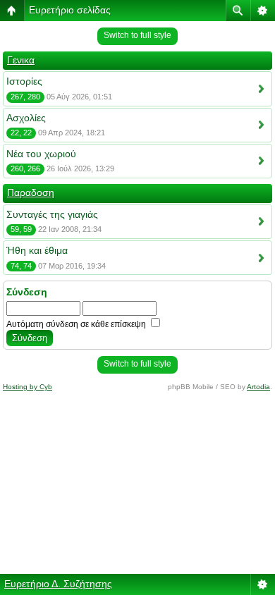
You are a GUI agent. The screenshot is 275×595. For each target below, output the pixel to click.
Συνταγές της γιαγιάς (52, 214)
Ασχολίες (26, 117)
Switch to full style (137, 35)
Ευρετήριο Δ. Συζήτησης (58, 583)
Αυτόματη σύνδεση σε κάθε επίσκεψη (77, 324)
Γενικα (21, 60)
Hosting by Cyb (27, 387)
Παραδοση (30, 192)
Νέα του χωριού (41, 153)
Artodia (258, 387)
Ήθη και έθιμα (37, 250)
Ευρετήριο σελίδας (70, 10)
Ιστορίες (24, 81)
